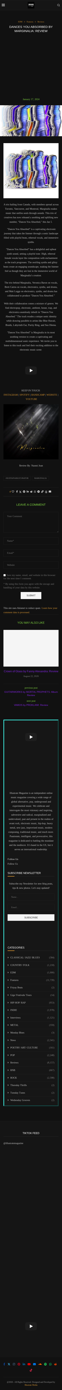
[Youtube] (29, 1364)
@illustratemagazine (13, 1143)
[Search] (58, 5)
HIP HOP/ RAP (32, 1002)
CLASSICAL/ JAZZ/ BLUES (32, 957)
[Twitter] (9, 1364)
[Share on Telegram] (38, 491)
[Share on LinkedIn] (28, 491)
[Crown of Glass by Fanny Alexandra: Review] (31, 648)
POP (32, 1055)
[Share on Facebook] (17, 491)
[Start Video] (31, 370)
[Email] (34, 1364)
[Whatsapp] (50, 1364)
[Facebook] (4, 1364)
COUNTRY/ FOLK (32, 965)
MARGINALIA (40, 478)
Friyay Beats (32, 987)
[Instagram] (14, 1364)
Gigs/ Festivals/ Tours (32, 995)
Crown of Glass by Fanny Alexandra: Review (31, 671)
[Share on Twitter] (20, 491)
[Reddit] (55, 1364)
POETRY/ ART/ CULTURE (32, 1047)
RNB (32, 1070)
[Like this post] (13, 491)
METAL (32, 1025)
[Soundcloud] (40, 1364)
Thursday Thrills (32, 1085)
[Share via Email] (50, 491)
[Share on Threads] (46, 491)
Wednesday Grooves (32, 1100)
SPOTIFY (24, 395)
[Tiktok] (31, 1370)
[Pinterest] (19, 1364)
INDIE (32, 1010)
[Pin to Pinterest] (24, 491)
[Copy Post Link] (42, 491)
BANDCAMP (38, 395)
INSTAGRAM (11, 395)
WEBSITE (51, 395)
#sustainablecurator (17, 478)
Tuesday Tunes (32, 1093)
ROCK (32, 1078)
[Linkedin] (24, 1364)
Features (32, 980)
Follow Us (13, 864)
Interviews (32, 1017)
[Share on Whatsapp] (35, 491)
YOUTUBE (31, 399)
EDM (32, 972)
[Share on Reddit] (31, 491)
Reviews (32, 1062)
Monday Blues (32, 1032)
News (32, 1040)
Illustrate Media (31, 1385)
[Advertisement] (31, 65)
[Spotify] (45, 1364)
